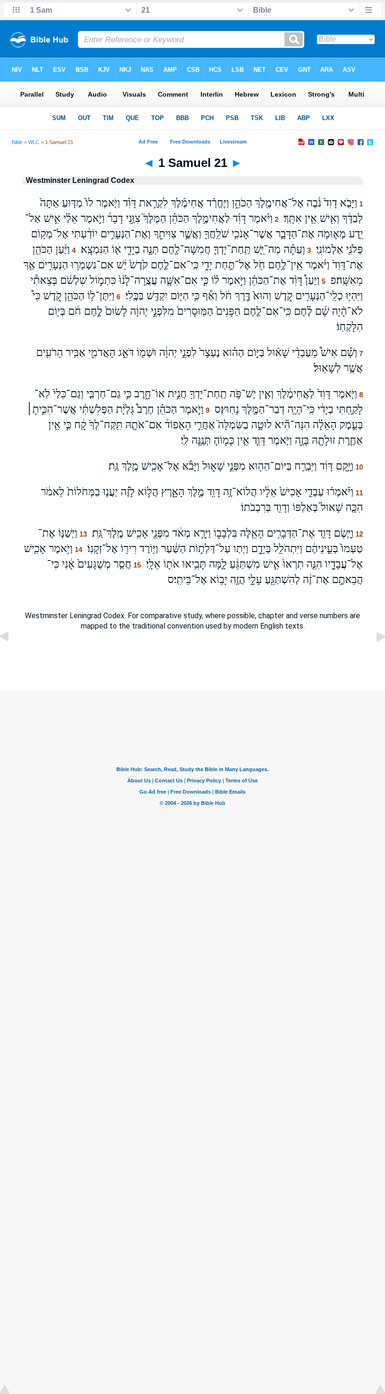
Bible (17, 142)
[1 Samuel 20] (11, 657)
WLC (33, 142)
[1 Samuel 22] (373, 657)
